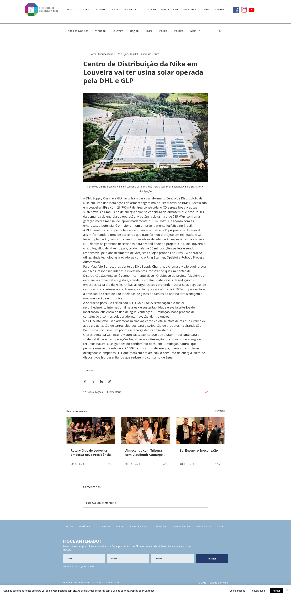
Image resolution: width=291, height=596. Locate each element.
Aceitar (276, 590)
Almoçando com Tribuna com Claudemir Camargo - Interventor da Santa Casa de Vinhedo (145, 452)
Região (134, 31)
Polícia (163, 31)
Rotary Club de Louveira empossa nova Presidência (91, 452)
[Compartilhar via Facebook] (84, 381)
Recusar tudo (258, 590)
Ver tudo (220, 410)
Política (179, 31)
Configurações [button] (237, 590)
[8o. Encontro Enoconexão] (200, 430)
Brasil (149, 31)
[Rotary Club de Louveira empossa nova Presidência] (91, 430)
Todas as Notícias (77, 31)
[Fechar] (287, 590)
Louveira (117, 31)
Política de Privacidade (142, 590)
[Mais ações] (206, 54)
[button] (220, 30)
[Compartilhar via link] (109, 381)
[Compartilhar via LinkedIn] (101, 381)
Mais (193, 31)
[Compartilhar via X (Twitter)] (93, 381)
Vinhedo (100, 31)
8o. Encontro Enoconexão (199, 450)
